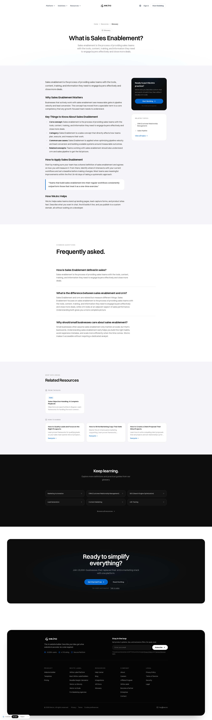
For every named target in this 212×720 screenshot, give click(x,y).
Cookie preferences (91, 707)
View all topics (140, 136)
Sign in (146, 6)
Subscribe (159, 647)
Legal (148, 684)
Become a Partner (126, 688)
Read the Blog (118, 582)
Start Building (158, 6)
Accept (15, 716)
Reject (22, 716)
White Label (124, 684)
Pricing (46, 680)
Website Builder (49, 672)
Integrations (99, 680)
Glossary (98, 688)
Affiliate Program (126, 680)
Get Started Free (95, 582)
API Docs (98, 684)
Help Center (99, 672)
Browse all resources (105, 511)
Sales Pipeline (142, 131)
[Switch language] (140, 6)
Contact (123, 696)
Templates (48, 676)
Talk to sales (114, 588)
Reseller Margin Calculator (79, 680)
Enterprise (124, 692)
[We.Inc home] (106, 6)
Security (149, 680)
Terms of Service (160, 652)
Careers (123, 676)
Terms (80, 707)
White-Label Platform (77, 672)
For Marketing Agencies (78, 692)
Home (96, 24)
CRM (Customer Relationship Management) (147, 125)
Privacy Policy (148, 652)
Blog (96, 676)
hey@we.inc (163, 707)
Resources (105, 24)
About (122, 672)
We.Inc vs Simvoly (76, 684)
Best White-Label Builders (79, 676)
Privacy (73, 707)
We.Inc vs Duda (75, 688)
